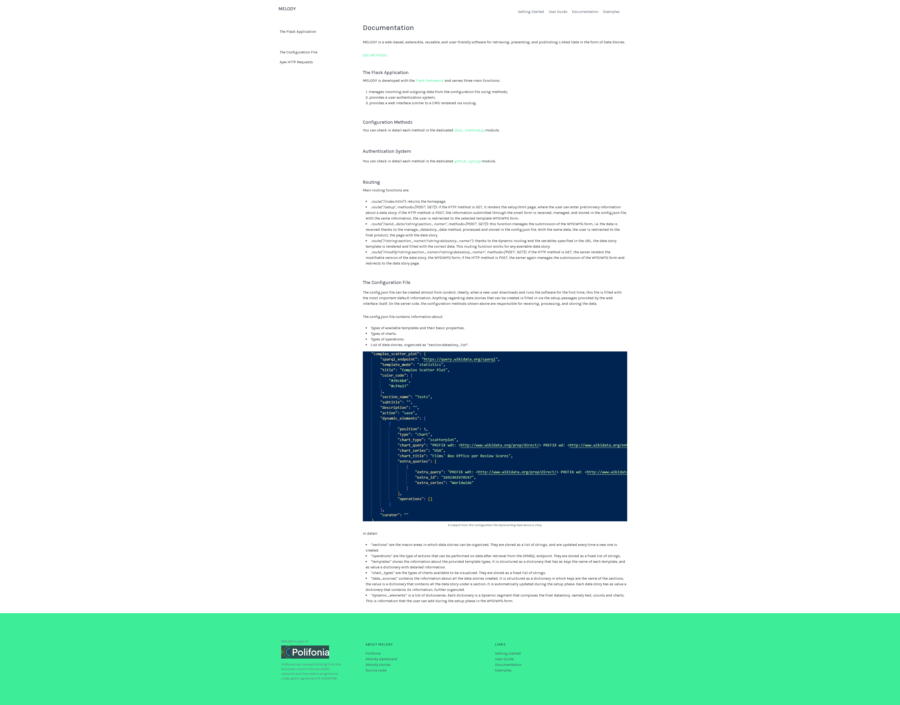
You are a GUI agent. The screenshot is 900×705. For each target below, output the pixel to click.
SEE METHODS (375, 55)
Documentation (585, 11)
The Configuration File (298, 52)
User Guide (558, 11)
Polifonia (373, 653)
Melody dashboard (381, 659)
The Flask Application (298, 31)
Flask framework (430, 80)
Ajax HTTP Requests (296, 62)
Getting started (508, 653)
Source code (376, 670)
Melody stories (378, 664)
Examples (611, 11)
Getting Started (531, 11)
